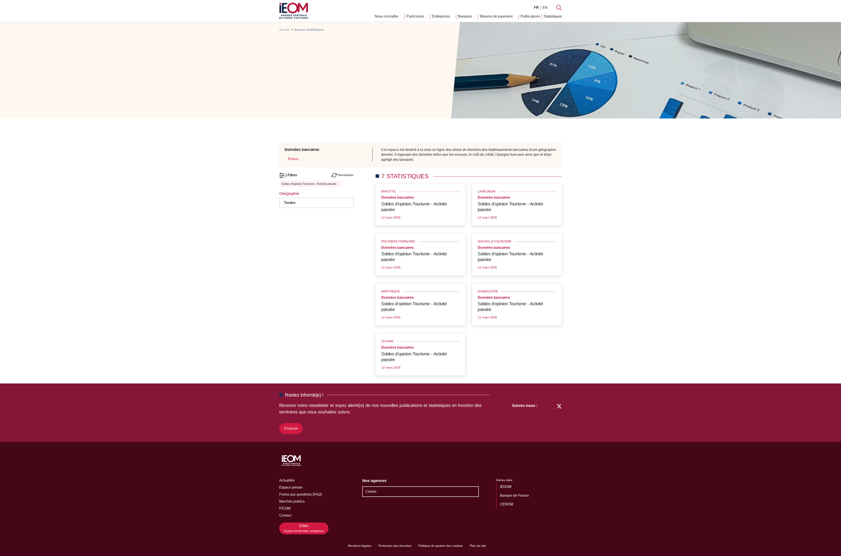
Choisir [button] (370, 491)
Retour (293, 159)
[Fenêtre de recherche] (559, 7)
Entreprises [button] (441, 16)
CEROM (507, 504)
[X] (559, 418)
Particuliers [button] (415, 16)
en (545, 7)
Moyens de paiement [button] (496, 16)
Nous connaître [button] (387, 16)
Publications (530, 16)
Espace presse (290, 487)
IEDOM (506, 487)
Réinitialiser (345, 175)
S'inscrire (291, 428)
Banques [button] (465, 16)
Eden (304, 528)
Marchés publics (292, 501)
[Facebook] (551, 418)
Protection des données (394, 545)
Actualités (287, 480)
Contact (285, 515)
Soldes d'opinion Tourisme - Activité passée (414, 206)
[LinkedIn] (543, 418)
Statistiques (553, 16)
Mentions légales (359, 545)
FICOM (284, 508)
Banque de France (515, 495)
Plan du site (478, 545)
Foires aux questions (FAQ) (300, 494)
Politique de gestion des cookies (440, 545)
